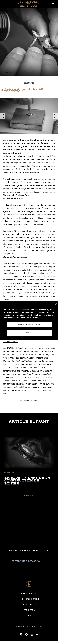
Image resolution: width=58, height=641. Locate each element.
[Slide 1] (24, 131)
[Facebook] (21, 634)
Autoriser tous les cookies (29, 325)
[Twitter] (26, 634)
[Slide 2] (30, 131)
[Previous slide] (2, 116)
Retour (8, 72)
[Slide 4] (36, 131)
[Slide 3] (33, 131)
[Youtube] (37, 634)
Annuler (29, 333)
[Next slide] (55, 116)
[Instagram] (32, 634)
